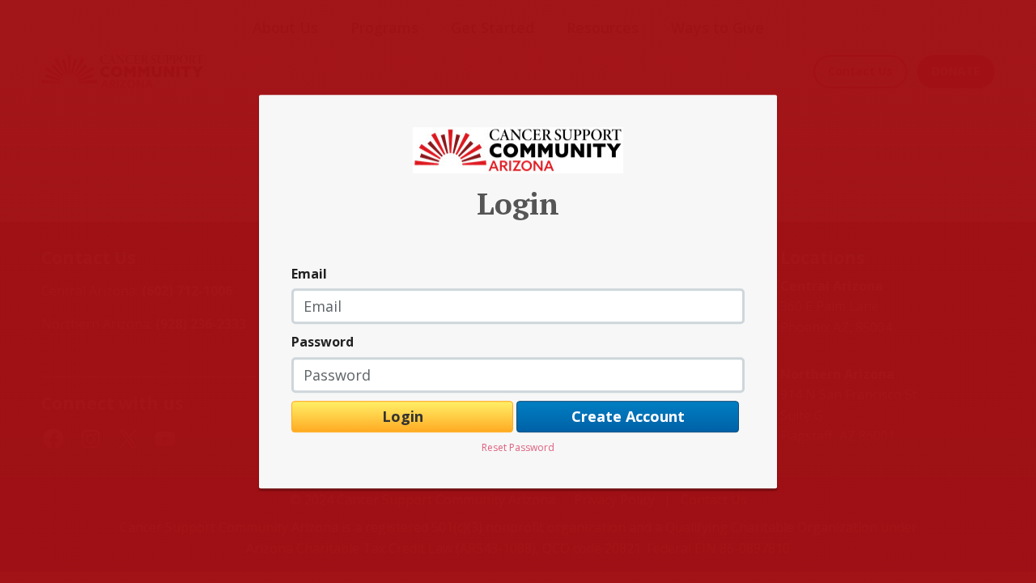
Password (322, 342)
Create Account (628, 416)
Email (309, 274)
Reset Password (518, 448)
